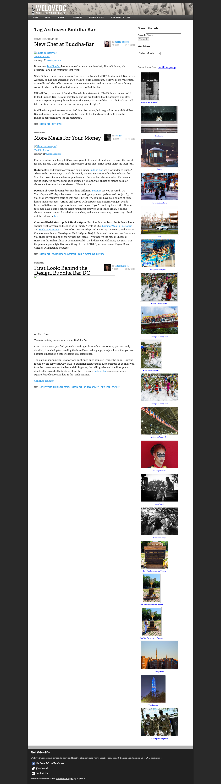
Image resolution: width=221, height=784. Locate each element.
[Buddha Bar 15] (45, 147)
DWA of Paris (93, 387)
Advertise (77, 17)
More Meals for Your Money (67, 138)
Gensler (116, 387)
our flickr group (167, 67)
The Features (39, 263)
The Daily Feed (52, 39)
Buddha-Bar (54, 66)
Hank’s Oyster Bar (49, 229)
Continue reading (45, 381)
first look (105, 387)
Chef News (56, 124)
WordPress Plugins (64, 779)
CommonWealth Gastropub (117, 226)
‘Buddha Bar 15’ (42, 150)
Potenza (96, 191)
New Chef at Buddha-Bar (64, 44)
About (48, 17)
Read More (155, 758)
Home (35, 17)
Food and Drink (40, 39)
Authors (62, 17)
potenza (100, 254)
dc (85, 387)
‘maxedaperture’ (53, 60)
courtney (118, 135)
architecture (45, 387)
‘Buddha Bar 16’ (42, 57)
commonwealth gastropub (64, 254)
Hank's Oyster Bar (86, 254)
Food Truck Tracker (120, 17)
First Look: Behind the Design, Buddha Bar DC (62, 270)
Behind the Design (61, 387)
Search (142, 35)
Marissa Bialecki (122, 42)
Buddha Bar (44, 124)
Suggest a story (96, 17)
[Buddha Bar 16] (45, 53)
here (56, 216)
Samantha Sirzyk (122, 265)
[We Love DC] (112, 10)
